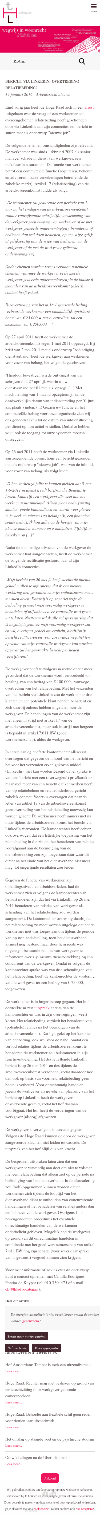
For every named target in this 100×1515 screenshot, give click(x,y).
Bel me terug (17, 1347)
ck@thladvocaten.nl (21, 1289)
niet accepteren (85, 1508)
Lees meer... (13, 1370)
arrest (89, 107)
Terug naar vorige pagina (26, 1336)
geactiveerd (30, 1320)
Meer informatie (46, 1347)
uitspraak (42, 1007)
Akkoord (50, 1478)
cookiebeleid (41, 1508)
